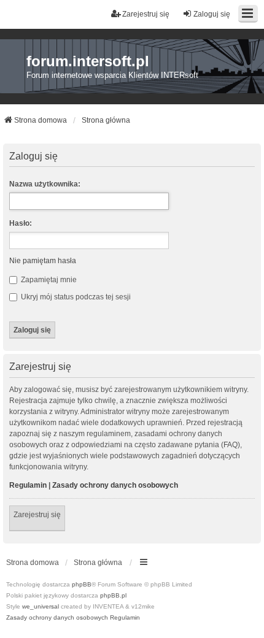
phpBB (81, 584)
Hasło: (20, 223)
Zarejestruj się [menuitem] (145, 14)
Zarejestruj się (37, 514)
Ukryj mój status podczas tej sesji (75, 297)
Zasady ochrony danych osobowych (115, 485)
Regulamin (28, 485)
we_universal (40, 606)
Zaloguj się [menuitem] (211, 14)
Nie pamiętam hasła (42, 260)
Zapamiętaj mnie (48, 279)
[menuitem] (57, 617)
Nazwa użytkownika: (44, 184)
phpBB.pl (113, 595)
